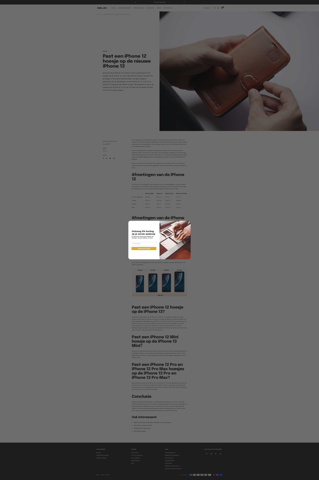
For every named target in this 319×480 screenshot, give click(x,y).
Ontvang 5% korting (144, 248)
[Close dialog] (189, 222)
